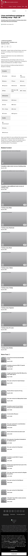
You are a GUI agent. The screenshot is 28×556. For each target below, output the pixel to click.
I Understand (14, 553)
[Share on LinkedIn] (8, 47)
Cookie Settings (12, 542)
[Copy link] (10, 47)
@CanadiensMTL (5, 42)
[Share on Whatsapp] (2, 47)
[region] (14, 544)
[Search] (2, 6)
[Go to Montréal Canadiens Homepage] (11, 2)
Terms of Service (11, 547)
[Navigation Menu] (26, 6)
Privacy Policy (7, 541)
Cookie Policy (15, 541)
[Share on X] (5, 47)
